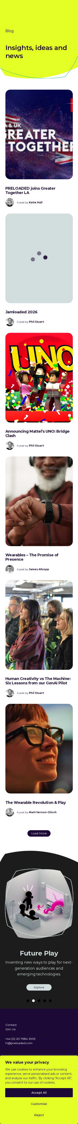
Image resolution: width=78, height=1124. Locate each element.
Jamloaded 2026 (21, 312)
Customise (39, 1104)
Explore (39, 987)
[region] (39, 1090)
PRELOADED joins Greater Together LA (30, 190)
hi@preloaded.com (18, 1043)
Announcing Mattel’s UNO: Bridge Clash (37, 433)
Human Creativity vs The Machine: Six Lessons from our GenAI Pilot (38, 680)
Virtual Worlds (39, 953)
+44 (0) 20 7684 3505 (20, 1038)
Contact (11, 1024)
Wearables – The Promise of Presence (31, 557)
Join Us (10, 1029)
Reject (39, 1115)
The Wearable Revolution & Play (35, 802)
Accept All (39, 1093)
